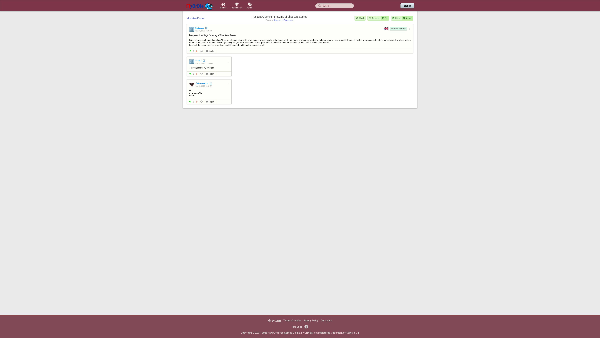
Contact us (326, 320)
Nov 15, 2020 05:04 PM (203, 86)
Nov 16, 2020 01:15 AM (204, 63)
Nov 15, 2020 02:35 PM (203, 31)
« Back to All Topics (195, 18)
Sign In (407, 5)
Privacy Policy (311, 320)
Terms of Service (292, 320)
